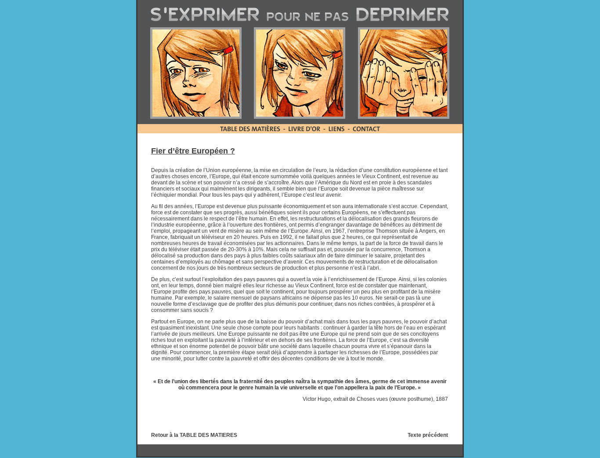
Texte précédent (428, 435)
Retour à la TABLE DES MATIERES (194, 435)
